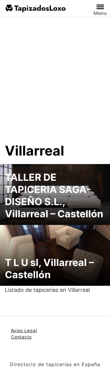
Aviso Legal (24, 330)
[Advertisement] (55, 84)
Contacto (21, 336)
